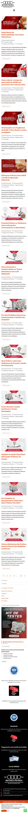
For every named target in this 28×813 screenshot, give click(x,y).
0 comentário (20, 44)
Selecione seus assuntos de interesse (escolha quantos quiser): (12, 650)
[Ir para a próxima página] (24, 576)
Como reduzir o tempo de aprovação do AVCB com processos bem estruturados (13, 82)
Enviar (4, 661)
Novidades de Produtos (8, 653)
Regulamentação (19, 89)
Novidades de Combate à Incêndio (10, 656)
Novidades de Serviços (8, 655)
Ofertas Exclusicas (7, 658)
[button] (14, 10)
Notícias (3, 595)
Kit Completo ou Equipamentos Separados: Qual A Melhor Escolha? (12, 500)
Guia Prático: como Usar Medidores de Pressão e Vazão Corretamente (13, 363)
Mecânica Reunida (7, 88)
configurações (16, 808)
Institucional (4, 593)
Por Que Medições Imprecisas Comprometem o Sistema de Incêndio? (13, 317)
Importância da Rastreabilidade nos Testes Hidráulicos (12, 35)
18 (21, 576)
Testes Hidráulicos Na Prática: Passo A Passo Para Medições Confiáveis (14, 546)
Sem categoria (4, 600)
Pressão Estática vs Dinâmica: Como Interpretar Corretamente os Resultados (13, 225)
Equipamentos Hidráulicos (8, 44)
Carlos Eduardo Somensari (8, 40)
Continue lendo (7, 58)
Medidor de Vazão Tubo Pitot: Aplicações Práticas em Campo (13, 456)
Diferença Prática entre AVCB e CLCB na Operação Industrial (13, 177)
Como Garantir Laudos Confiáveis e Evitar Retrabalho (10, 409)
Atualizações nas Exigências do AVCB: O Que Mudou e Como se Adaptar (14, 130)
